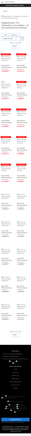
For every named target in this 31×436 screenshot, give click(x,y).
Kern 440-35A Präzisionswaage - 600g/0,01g (6, 94)
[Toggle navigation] (2, 1)
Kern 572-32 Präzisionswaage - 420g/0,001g (6, 232)
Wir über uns (6, 354)
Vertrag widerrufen (15, 419)
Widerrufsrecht (16, 378)
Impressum (15, 372)
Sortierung (14, 35)
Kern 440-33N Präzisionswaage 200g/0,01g (22, 66)
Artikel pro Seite (8, 38)
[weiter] (28, 46)
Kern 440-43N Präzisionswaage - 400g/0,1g (22, 94)
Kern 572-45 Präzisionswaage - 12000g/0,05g (6, 314)
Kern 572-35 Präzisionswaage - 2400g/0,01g (6, 259)
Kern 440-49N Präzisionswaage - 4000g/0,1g (22, 149)
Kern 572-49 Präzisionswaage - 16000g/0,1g (22, 314)
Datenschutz (15, 375)
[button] (23, 2)
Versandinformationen (9, 356)
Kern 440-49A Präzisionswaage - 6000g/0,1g (6, 149)
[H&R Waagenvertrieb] (9, 2)
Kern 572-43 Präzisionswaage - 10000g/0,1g (22, 287)
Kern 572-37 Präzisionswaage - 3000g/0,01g (22, 259)
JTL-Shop (18, 431)
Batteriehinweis (15, 385)
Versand (22, 422)
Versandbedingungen (15, 381)
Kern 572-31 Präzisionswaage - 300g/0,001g (22, 204)
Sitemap (15, 388)
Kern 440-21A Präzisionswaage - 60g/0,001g (6, 66)
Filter (5, 35)
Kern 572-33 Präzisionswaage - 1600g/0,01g (22, 232)
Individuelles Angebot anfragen (14, 5)
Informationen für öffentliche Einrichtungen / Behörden (15, 359)
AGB (15, 369)
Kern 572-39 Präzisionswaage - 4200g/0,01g (6, 287)
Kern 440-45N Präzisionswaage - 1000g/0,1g (6, 121)
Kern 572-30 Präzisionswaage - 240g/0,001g (6, 204)
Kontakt (17, 356)
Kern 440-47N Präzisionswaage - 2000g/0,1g (22, 121)
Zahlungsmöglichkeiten (16, 354)
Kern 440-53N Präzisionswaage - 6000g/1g (22, 176)
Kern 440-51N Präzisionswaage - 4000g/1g (6, 176)
